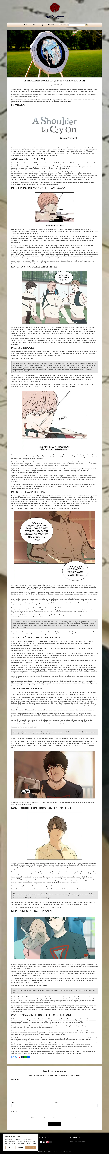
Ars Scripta (54, 16)
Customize (10, 1147)
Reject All (20, 1147)
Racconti (51, 25)
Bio (34, 25)
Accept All (31, 1147)
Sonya (63, 85)
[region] (20, 1142)
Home (26, 25)
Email (57, 1102)
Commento (15, 1079)
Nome (13, 1102)
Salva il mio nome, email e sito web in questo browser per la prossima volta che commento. (55, 1117)
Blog (41, 25)
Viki (69, 101)
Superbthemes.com (66, 1151)
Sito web (14, 1111)
